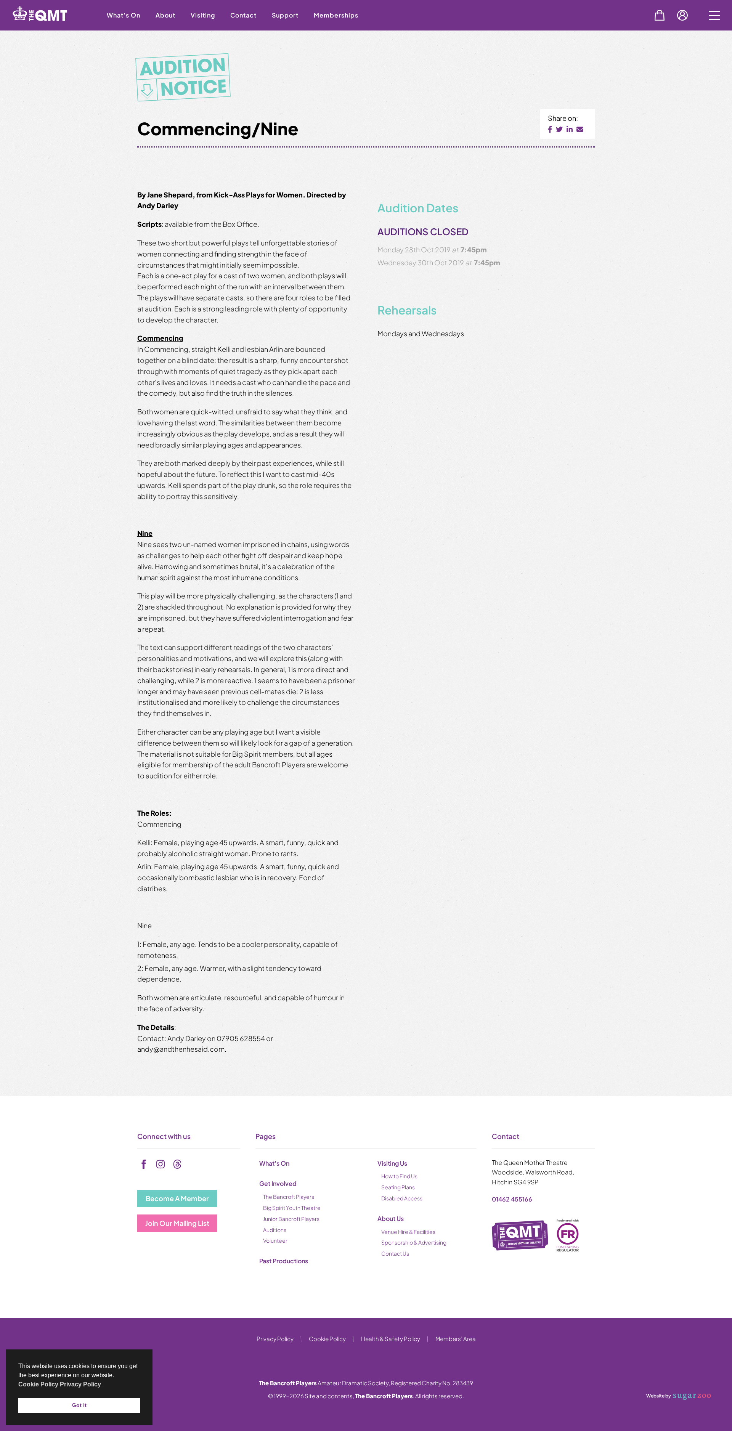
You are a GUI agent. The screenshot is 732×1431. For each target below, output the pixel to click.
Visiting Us (392, 1163)
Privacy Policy (275, 1338)
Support (285, 15)
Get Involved (278, 1183)
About (165, 15)
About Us (390, 1218)
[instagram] (160, 1164)
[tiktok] (177, 1164)
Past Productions (283, 1261)
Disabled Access (401, 1198)
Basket (659, 15)
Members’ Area (455, 1338)
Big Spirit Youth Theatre (292, 1207)
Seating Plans (398, 1187)
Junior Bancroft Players (291, 1218)
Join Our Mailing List (177, 1223)
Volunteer (275, 1240)
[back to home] (49, 28)
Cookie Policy (327, 1338)
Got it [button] (79, 1405)
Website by (658, 1395)
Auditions (274, 1229)
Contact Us (395, 1253)
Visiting (203, 15)
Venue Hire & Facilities (408, 1231)
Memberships (336, 15)
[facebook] (143, 1164)
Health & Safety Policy (390, 1338)
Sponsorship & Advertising (413, 1242)
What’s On (123, 15)
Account (682, 15)
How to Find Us (399, 1176)
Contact (243, 15)
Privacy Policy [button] (80, 1384)
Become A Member (177, 1198)
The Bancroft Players (288, 1196)
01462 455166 (512, 1199)
